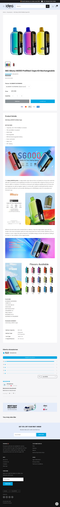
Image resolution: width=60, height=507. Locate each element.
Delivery (35, 448)
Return (34, 450)
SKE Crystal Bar (9, 78)
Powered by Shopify (7, 503)
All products (9, 12)
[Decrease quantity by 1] (12, 95)
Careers (5, 464)
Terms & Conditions (38, 464)
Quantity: (7, 96)
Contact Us (6, 462)
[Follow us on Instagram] (9, 497)
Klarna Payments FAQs (38, 452)
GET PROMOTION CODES (50, 1)
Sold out (17, 101)
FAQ (34, 446)
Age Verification (37, 459)
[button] (8, 74)
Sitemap (5, 466)
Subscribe (41, 434)
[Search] (47, 6)
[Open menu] (3, 6)
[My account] (53, 6)
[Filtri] (39, 376)
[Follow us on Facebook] (4, 497)
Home (4, 12)
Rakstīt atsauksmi (30, 357)
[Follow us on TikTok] (12, 497)
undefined (43, 101)
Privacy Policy (36, 462)
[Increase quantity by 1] (21, 95)
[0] (56, 6)
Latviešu (5, 491)
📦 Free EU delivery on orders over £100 (30, 1)
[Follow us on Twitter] (7, 497)
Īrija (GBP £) (14, 491)
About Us (5, 459)
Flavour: (13, 83)
